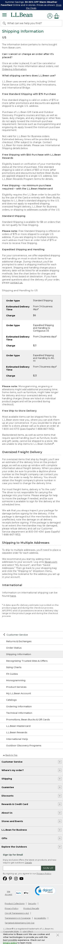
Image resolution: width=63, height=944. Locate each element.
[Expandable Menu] (4, 15)
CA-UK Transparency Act (17, 913)
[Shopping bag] (57, 16)
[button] (45, 890)
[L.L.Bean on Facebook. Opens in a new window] (5, 878)
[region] (31, 5)
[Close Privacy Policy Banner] (58, 935)
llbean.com (51, 562)
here (13, 595)
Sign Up (48, 868)
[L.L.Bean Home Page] (26, 16)
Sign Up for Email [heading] (13, 854)
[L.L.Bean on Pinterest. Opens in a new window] (10, 878)
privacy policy (10, 943)
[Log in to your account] (49, 16)
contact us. (16, 282)
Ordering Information (14, 69)
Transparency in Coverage (18, 918)
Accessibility (40, 918)
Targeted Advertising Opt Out (19, 923)
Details (28, 862)
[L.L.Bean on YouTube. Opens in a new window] (21, 878)
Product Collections (14, 903)
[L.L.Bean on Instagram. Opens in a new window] (16, 878)
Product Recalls (31, 908)
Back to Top (11, 755)
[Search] (5, 23)
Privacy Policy (44, 873)
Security (32, 903)
